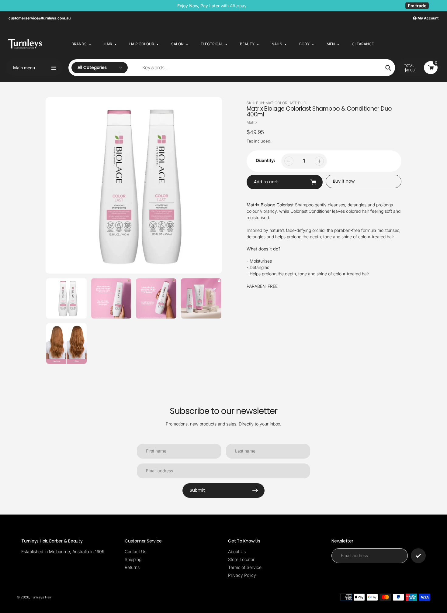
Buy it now (344, 181)
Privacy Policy (242, 575)
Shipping (133, 559)
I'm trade (417, 5)
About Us (237, 551)
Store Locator (241, 559)
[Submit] (418, 555)
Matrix (252, 122)
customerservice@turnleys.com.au (40, 18)
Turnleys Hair (41, 597)
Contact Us (135, 551)
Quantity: (265, 160)
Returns (132, 567)
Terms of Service (245, 567)
